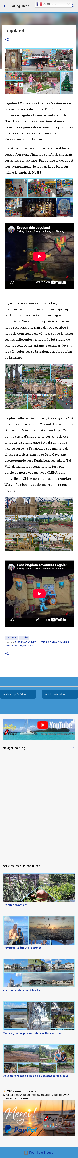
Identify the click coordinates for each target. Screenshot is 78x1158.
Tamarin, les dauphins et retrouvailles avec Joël (32, 1033)
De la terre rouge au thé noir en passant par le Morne (35, 1075)
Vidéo (24, 637)
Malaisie (11, 637)
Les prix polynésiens (15, 904)
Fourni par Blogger (41, 1152)
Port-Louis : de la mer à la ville (21, 990)
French (49, 3)
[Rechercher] (72, 6)
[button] (7, 39)
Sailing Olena (20, 6)
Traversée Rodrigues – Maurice (22, 947)
